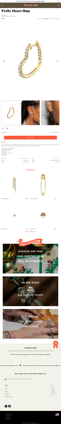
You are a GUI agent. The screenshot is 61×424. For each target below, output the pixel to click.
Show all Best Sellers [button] (30, 231)
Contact (6, 385)
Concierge (53, 391)
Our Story (53, 387)
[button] (6, 406)
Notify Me (30, 137)
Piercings (53, 389)
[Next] (57, 61)
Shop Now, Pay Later (9, 396)
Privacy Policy (8, 417)
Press (52, 394)
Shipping (6, 391)
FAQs (6, 389)
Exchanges (7, 393)
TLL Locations (53, 393)
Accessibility (7, 419)
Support (6, 387)
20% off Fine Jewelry (40, 1)
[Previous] (4, 61)
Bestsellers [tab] (30, 170)
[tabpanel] (30, 203)
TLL (52, 385)
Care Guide (7, 394)
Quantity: (4, 132)
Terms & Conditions (9, 414)
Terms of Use (7, 415)
